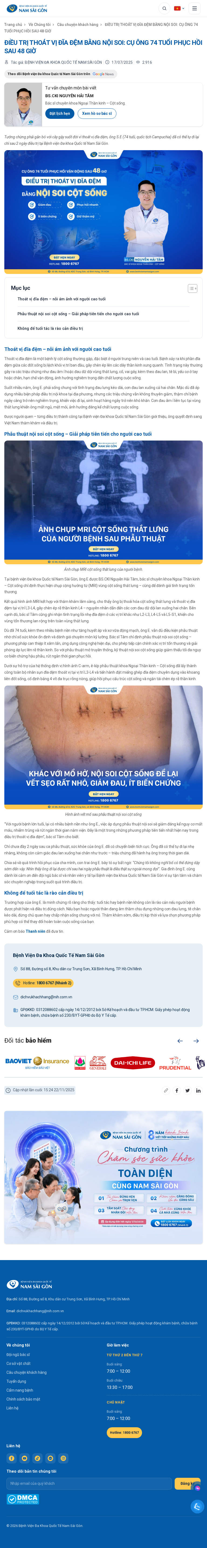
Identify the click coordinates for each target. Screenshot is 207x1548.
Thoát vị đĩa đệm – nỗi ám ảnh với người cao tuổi (62, 299)
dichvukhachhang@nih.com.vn (40, 1311)
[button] (180, 1041)
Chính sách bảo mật (23, 1399)
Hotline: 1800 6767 (124, 1433)
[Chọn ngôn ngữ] (179, 8)
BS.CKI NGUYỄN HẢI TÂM (69, 95)
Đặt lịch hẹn (60, 113)
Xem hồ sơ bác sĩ (97, 113)
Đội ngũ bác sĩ (18, 1354)
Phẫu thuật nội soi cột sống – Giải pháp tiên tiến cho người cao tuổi (78, 314)
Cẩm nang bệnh (19, 1390)
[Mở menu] (195, 8)
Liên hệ (12, 1408)
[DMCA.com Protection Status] (22, 1499)
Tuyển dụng (16, 1381)
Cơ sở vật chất (18, 1363)
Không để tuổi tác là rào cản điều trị (50, 328)
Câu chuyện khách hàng (77, 24)
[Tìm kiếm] (164, 8)
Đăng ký (188, 1483)
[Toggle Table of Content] (190, 288)
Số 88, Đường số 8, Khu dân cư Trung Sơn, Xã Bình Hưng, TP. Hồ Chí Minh (74, 1299)
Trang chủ (13, 24)
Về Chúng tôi (40, 24)
